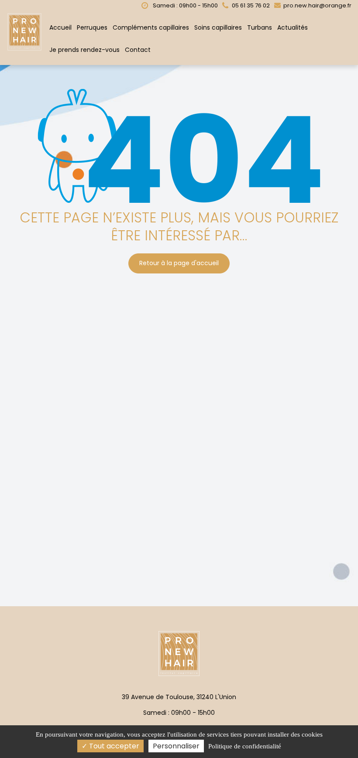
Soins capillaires (218, 27)
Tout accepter (113, 746)
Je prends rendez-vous (84, 49)
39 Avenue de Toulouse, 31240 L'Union (179, 697)
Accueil (60, 27)
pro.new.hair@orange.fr (316, 5)
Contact (138, 49)
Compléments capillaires (151, 27)
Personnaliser (176, 746)
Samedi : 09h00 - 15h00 (184, 5)
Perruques (92, 27)
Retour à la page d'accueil (179, 263)
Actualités (292, 27)
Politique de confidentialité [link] (244, 746)
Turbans (259, 27)
